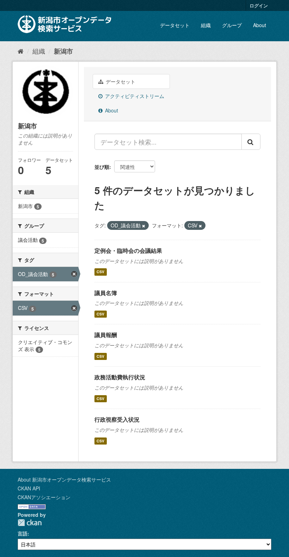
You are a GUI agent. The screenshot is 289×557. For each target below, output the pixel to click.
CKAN (30, 522)
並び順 (101, 166)
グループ (232, 25)
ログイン (259, 5)
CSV (100, 272)
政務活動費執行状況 (119, 377)
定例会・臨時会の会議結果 (128, 250)
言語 (22, 533)
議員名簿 (105, 293)
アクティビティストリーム (134, 95)
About (259, 25)
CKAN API (29, 488)
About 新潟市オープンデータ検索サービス (64, 479)
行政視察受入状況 (117, 419)
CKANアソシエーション (44, 497)
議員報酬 (105, 335)
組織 (206, 25)
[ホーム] (21, 50)
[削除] (143, 225)
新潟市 (63, 51)
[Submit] (250, 142)
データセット (175, 25)
